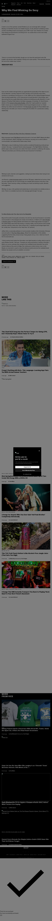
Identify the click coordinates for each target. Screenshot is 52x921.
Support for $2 (27, 467)
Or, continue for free (27, 474)
